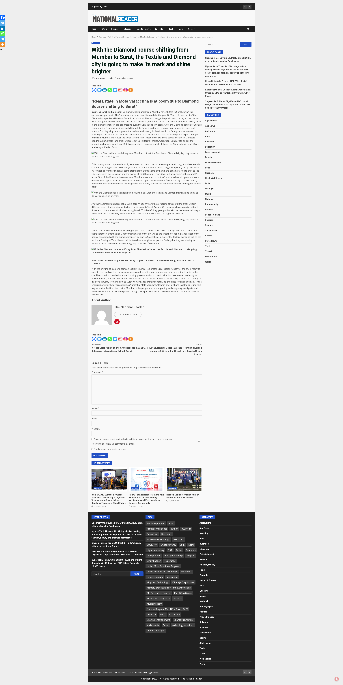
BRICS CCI (178, 539)
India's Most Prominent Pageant (163, 566)
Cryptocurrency (168, 544)
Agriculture (211, 120)
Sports (208, 235)
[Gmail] (120, 90)
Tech (171, 29)
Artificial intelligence (157, 528)
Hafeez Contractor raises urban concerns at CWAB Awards (184, 479)
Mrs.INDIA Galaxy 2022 (158, 598)
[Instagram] (125, 90)
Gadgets (209, 173)
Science (209, 225)
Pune (162, 614)
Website (96, 428)
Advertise (107, 672)
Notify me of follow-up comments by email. (113, 443)
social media (153, 625)
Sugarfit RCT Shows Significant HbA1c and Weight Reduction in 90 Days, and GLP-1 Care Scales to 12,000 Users (228, 104)
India (94, 29)
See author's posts (127, 314)
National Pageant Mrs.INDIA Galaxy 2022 (167, 609)
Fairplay (190, 555)
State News (211, 241)
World (104, 29)
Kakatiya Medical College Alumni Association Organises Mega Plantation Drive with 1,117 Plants (228, 92)
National (209, 199)
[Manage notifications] (337, 679)
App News (210, 126)
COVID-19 (152, 544)
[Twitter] (99, 90)
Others (190, 29)
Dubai (179, 550)
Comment (97, 372)
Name (95, 408)
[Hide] (1, 50)
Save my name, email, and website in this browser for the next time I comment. (133, 439)
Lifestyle (159, 29)
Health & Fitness (213, 178)
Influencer (186, 571)
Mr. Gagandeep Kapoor (158, 593)
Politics (209, 209)
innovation (172, 577)
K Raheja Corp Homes (183, 582)
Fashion (209, 157)
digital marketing (155, 550)
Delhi (191, 544)
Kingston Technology (157, 582)
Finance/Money (213, 162)
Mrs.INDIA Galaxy (183, 593)
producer (151, 614)
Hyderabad (170, 560)
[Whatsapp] (109, 90)
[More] (130, 90)
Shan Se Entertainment (158, 619)
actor (171, 523)
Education (128, 29)
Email (95, 418)
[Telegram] (115, 90)
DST (170, 550)
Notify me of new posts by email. (110, 449)
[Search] (248, 29)
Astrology (210, 131)
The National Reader (105, 78)
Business (115, 29)
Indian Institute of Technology (162, 571)
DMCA (130, 672)
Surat (165, 625)
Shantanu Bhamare (183, 619)
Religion (209, 220)
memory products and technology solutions (169, 587)
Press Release (212, 214)
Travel (208, 251)
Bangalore (152, 534)
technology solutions (182, 625)
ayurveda (186, 528)
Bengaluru (166, 534)
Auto (181, 29)
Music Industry (154, 603)
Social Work (211, 230)
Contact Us (119, 672)
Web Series (211, 256)
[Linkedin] (104, 90)
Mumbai (178, 598)
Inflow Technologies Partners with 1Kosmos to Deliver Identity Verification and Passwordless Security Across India (146, 479)
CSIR (182, 544)
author (174, 528)
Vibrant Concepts (155, 630)
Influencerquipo (155, 577)
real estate (174, 614)
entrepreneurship (174, 555)
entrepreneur (154, 555)
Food (207, 167)
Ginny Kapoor (154, 560)
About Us (96, 672)
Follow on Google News (147, 672)
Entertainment (143, 29)
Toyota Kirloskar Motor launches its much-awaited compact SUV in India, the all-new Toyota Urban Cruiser (174, 349)
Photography (211, 204)
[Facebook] (94, 90)
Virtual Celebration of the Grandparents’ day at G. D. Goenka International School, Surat (119, 347)
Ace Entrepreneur (156, 523)
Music (208, 193)
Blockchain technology (158, 539)
